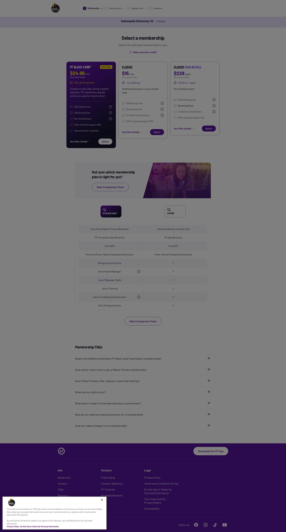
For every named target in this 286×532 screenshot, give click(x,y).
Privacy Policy (13, 526)
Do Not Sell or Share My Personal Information (39, 526)
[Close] (102, 499)
